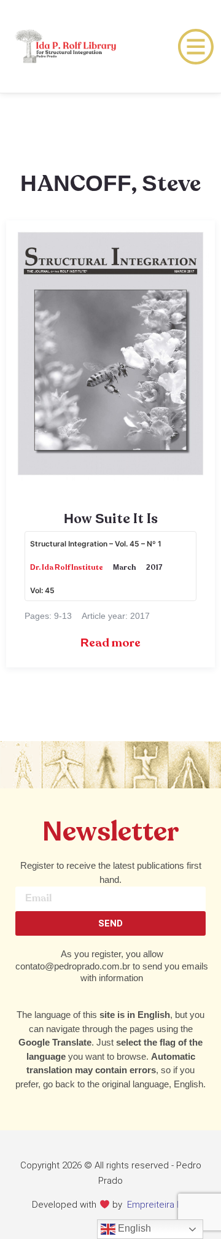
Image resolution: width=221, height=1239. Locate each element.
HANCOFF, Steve (110, 184)
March (124, 568)
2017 (154, 568)
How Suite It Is (111, 519)
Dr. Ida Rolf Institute (66, 568)
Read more (110, 643)
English (133, 1228)
